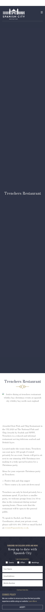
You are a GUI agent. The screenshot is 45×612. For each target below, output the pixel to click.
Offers (22, 563)
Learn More (33, 601)
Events (11, 563)
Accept (22, 607)
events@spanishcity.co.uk (16, 528)
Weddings (35, 563)
